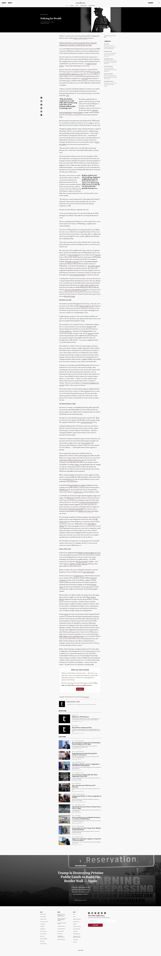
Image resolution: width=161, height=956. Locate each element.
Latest (4, 3)
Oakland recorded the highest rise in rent (89, 553)
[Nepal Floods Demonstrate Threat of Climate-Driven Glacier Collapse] (64, 808)
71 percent (98, 255)
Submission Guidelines (77, 926)
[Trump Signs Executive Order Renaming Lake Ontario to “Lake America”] (64, 755)
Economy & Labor (81, 794)
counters (90, 333)
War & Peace (77, 815)
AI (67, 5)
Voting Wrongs (60, 933)
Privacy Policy (75, 931)
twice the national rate (65, 331)
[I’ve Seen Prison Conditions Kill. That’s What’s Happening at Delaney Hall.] (64, 776)
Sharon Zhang (75, 748)
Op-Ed (73, 773)
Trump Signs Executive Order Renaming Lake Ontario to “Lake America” (84, 754)
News (73, 741)
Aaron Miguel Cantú (46, 22)
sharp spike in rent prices (72, 262)
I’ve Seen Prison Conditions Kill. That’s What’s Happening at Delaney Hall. (110, 55)
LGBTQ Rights (42, 929)
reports (77, 465)
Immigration (77, 783)
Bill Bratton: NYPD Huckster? (80, 717)
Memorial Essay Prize (76, 933)
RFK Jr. (77, 5)
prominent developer (87, 422)
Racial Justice (42, 936)
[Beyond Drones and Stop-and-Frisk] (64, 729)
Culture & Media (43, 914)
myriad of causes (78, 492)
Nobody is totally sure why (86, 306)
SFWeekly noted (63, 490)
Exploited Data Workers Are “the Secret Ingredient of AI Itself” (86, 797)
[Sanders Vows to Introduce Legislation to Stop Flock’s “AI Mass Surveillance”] (64, 840)
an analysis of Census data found (88, 502)
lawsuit (72, 475)
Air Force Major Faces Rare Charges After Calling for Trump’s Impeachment (110, 70)
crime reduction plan (88, 572)
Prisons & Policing (79, 773)
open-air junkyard (74, 255)
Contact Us (75, 942)
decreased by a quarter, (94, 266)
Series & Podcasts (43, 943)
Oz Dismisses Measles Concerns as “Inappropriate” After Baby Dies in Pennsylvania (110, 62)
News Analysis (44, 14)
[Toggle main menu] (157, 3)
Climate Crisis (83, 5)
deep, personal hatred (81, 562)
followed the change (69, 296)
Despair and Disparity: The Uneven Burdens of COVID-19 (61, 919)
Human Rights (42, 924)
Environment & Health (80, 762)
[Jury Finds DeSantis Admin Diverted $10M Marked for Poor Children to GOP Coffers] (64, 744)
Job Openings (75, 939)
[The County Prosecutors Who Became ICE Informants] (64, 787)
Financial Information (76, 929)
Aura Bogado (75, 791)
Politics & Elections (79, 741)
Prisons (72, 5)
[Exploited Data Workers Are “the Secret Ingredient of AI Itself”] (64, 798)
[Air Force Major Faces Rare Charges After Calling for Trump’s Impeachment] (64, 830)
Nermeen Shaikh (76, 802)
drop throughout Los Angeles (77, 485)
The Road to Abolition (61, 926)
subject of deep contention (87, 285)
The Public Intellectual (61, 928)
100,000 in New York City (85, 511)
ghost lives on (70, 479)
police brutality (78, 113)
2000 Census (70, 498)
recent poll (85, 79)
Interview (74, 794)
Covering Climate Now (61, 939)
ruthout (52, 22)
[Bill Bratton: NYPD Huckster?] (64, 719)
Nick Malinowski (76, 721)
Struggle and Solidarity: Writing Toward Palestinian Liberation (61, 915)
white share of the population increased (75, 290)
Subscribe (75, 924)
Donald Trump (92, 5)
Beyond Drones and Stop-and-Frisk (82, 728)
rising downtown (78, 576)
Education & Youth (43, 919)
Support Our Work (76, 921)
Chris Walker (75, 759)
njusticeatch (81, 791)
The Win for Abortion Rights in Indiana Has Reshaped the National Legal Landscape (110, 77)
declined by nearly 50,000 (76, 509)
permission (86, 697)
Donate (150, 3)
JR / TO (108, 35)
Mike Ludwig (75, 823)
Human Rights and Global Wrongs (61, 923)
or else (67, 96)
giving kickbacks (67, 113)
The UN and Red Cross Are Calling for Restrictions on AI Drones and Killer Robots (109, 47)
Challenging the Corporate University (60, 937)
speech (66, 614)
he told (89, 327)
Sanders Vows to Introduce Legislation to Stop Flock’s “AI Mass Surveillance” (86, 839)
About (10, 3)
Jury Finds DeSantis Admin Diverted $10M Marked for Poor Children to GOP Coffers (86, 743)
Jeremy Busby (75, 780)
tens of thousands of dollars (77, 275)
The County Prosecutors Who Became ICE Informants (83, 786)
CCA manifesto (86, 443)
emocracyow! (82, 802)
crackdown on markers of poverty (78, 564)
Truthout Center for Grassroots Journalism (77, 937)
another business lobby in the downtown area (71, 460)
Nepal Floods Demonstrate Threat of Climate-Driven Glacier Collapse (110, 85)
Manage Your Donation (77, 919)
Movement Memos (60, 931)
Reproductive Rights (43, 938)
